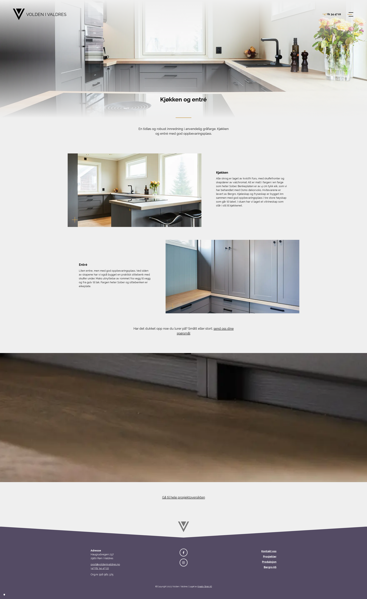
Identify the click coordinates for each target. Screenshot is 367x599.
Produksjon (269, 561)
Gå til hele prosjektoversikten (183, 497)
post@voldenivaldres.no (105, 564)
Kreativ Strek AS (205, 586)
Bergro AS (270, 567)
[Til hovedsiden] (183, 526)
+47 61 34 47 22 (100, 568)
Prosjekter (269, 556)
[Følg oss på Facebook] (184, 552)
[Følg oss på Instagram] (184, 562)
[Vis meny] (349, 14)
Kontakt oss (268, 551)
